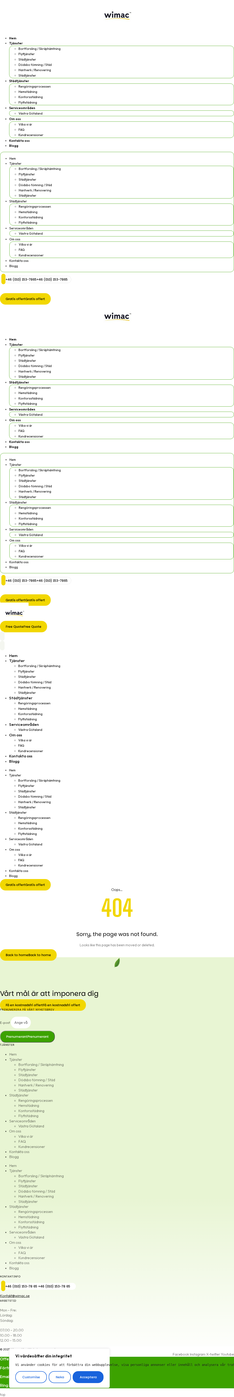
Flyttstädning (28, 102)
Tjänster (16, 43)
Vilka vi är (25, 124)
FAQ (21, 130)
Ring (4, 1385)
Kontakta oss (19, 141)
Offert (6, 1359)
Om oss (15, 119)
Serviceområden (22, 108)
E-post (5, 1023)
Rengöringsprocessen (35, 86)
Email (5, 1377)
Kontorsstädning (31, 97)
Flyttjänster (27, 54)
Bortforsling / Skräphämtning (40, 49)
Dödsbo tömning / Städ (35, 65)
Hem (12, 38)
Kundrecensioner (31, 135)
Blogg (13, 146)
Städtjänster (27, 59)
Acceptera (88, 1377)
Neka (60, 1377)
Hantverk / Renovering (35, 70)
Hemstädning (28, 92)
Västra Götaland (31, 113)
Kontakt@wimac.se (15, 1295)
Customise (31, 1377)
